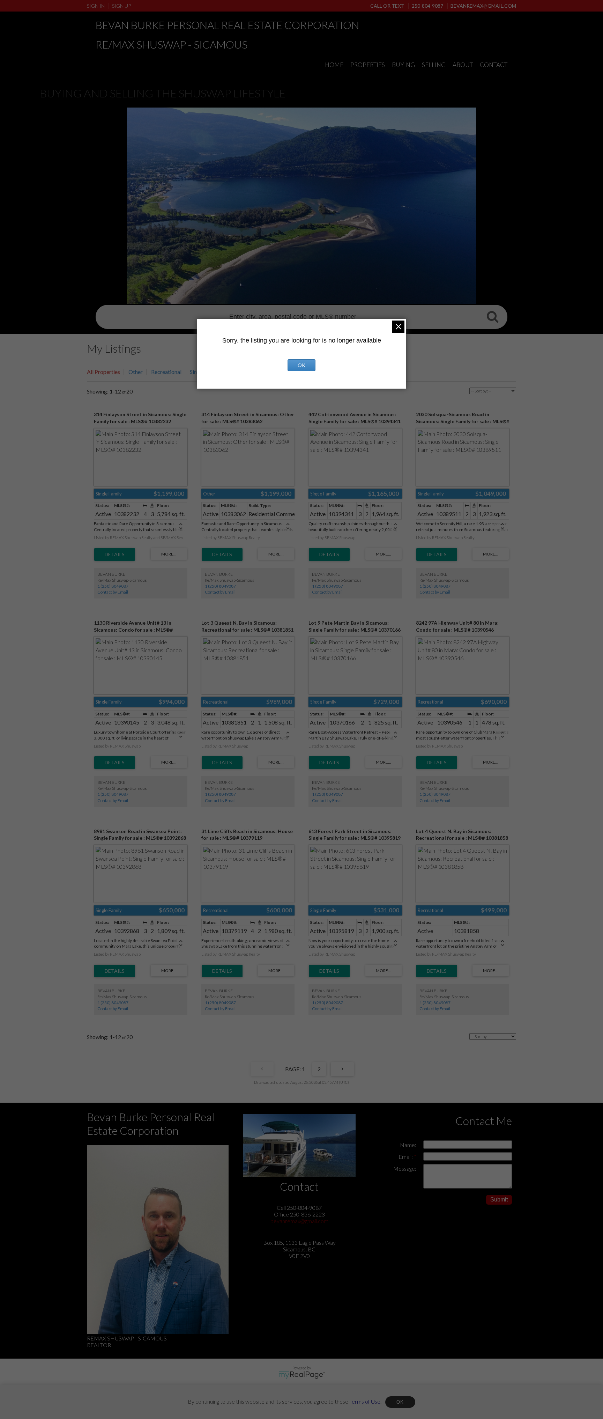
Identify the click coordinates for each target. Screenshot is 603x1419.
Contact (493, 64)
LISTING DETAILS (114, 554)
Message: (404, 1168)
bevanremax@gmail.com (299, 1221)
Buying (403, 64)
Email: (406, 1156)
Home (334, 64)
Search (492, 316)
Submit (499, 1200)
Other (135, 371)
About (463, 64)
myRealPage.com (301, 1375)
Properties (367, 64)
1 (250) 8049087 (112, 586)
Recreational (166, 371)
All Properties (103, 371)
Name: (408, 1144)
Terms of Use (364, 1401)
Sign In (96, 6)
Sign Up (121, 6)
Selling (434, 64)
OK (400, 1402)
